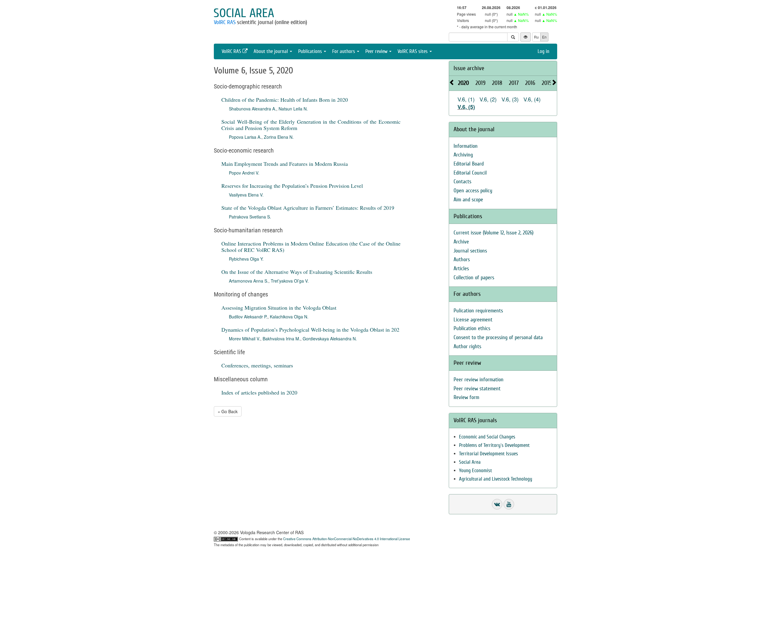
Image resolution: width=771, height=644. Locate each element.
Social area (244, 13)
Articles (461, 268)
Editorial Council (470, 173)
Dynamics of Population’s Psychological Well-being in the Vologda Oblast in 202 (310, 329)
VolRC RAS (225, 22)
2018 (497, 82)
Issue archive (469, 68)
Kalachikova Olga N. (289, 317)
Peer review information (479, 379)
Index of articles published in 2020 (259, 392)
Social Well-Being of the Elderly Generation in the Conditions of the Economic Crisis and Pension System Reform (311, 125)
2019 (480, 82)
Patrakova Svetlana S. (250, 217)
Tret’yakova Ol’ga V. (290, 281)
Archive (461, 242)
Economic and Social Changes (487, 437)
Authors (462, 259)
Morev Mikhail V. (244, 339)
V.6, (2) (488, 99)
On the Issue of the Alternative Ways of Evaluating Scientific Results (296, 271)
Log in (543, 51)
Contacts (462, 181)
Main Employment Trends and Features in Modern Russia (284, 163)
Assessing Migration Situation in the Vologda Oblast (278, 307)
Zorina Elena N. (279, 137)
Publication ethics (472, 328)
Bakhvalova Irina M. (281, 339)
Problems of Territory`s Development (494, 445)
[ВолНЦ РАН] (497, 504)
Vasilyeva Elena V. (246, 195)
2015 (547, 82)
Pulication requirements (478, 311)
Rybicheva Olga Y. (246, 259)
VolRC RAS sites (413, 51)
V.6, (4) (532, 99)
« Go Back (228, 411)
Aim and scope (468, 200)
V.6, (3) (510, 99)
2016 (530, 82)
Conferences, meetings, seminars (257, 365)
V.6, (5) (466, 107)
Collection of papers (474, 277)
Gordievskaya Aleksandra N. (330, 339)
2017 (514, 82)
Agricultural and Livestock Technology (495, 479)
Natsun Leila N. (293, 109)
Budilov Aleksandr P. (248, 317)
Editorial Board (469, 164)
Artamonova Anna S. (248, 281)
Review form (466, 397)
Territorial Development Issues (488, 454)
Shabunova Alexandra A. (252, 109)
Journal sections (470, 251)
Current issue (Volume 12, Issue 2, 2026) (493, 233)
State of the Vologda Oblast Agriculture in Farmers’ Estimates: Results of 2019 (307, 207)
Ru (536, 36)
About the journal (271, 51)
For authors (344, 51)
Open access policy (473, 190)
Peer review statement (477, 388)
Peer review (377, 51)
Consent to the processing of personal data (498, 337)
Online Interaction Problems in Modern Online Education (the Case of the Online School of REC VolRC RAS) (311, 246)
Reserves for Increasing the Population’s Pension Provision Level (292, 185)
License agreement (473, 320)
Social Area (470, 462)
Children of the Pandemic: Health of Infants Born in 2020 (284, 99)
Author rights (467, 346)
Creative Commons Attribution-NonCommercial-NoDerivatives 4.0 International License (346, 538)
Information (466, 146)
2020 (463, 82)
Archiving (463, 155)
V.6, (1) (466, 99)
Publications (310, 51)
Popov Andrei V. (244, 173)
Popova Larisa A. (245, 137)
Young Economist (475, 470)
